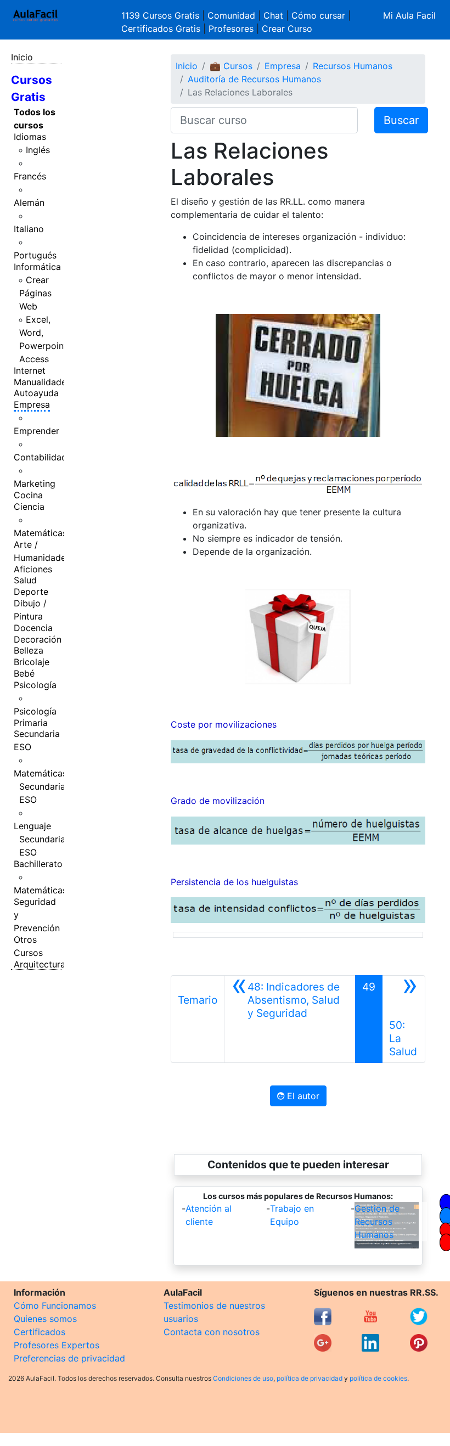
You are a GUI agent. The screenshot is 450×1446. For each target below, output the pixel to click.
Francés (30, 176)
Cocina (28, 494)
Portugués (35, 255)
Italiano (29, 228)
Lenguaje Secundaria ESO (39, 839)
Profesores (231, 28)
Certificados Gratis (160, 28)
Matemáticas (40, 532)
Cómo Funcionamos (55, 1305)
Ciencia (29, 506)
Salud (25, 580)
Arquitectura (39, 964)
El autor (301, 1095)
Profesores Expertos (56, 1345)
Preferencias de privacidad (69, 1358)
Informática (37, 266)
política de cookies (378, 1378)
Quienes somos (45, 1318)
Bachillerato (38, 863)
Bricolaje (31, 661)
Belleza (28, 650)
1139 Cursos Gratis (161, 15)
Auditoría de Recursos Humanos (254, 79)
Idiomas (30, 136)
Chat (273, 15)
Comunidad (231, 15)
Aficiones (33, 569)
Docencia (33, 627)
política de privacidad (309, 1378)
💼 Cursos (231, 65)
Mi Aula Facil (409, 15)
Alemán (29, 202)
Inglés (38, 149)
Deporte (31, 591)
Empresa (32, 404)
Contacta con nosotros (212, 1331)
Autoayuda (36, 392)
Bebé (24, 673)
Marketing (34, 483)
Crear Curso (287, 28)
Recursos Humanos (352, 65)
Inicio (22, 57)
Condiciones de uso (243, 1378)
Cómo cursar (318, 15)
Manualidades (42, 381)
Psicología (35, 684)
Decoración (37, 639)
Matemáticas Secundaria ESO (40, 786)
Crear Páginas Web (35, 293)
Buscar (401, 120)
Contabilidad (40, 457)
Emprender (36, 430)
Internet (30, 370)
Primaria (31, 722)
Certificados (39, 1331)
